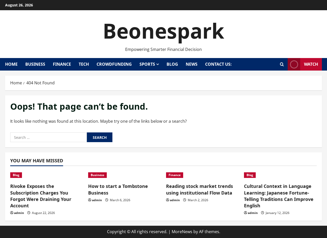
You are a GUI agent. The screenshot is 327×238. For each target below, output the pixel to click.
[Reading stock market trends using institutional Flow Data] (202, 175)
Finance (62, 64)
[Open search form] (282, 64)
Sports (147, 64)
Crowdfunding (114, 64)
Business (35, 64)
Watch (311, 64)
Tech (84, 64)
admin (19, 213)
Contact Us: (218, 64)
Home (11, 64)
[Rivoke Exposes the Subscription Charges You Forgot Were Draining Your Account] (46, 175)
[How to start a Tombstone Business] (124, 175)
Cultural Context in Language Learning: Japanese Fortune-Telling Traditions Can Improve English (278, 196)
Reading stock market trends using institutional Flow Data (199, 189)
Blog (172, 64)
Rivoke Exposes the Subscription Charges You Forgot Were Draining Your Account (40, 196)
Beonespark (163, 30)
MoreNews (182, 231)
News (191, 64)
